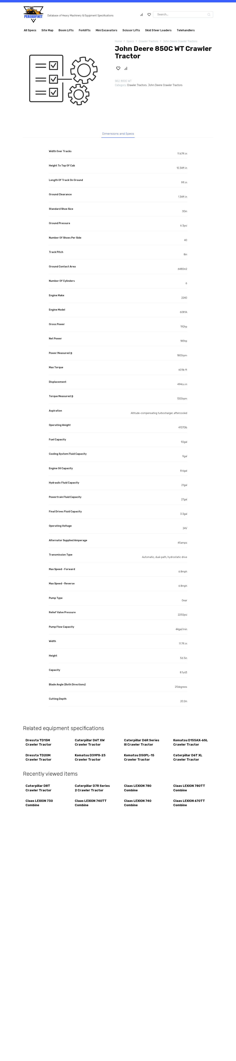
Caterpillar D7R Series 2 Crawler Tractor (92, 789)
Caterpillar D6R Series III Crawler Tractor (141, 744)
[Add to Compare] (125, 69)
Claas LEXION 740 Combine (137, 804)
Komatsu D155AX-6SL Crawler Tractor (190, 744)
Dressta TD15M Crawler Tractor (38, 744)
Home (118, 42)
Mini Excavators (106, 31)
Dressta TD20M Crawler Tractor (38, 759)
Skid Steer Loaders (158, 31)
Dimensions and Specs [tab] (118, 135)
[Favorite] (149, 16)
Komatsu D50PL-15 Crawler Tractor (139, 759)
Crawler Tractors (148, 42)
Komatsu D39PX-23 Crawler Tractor (90, 759)
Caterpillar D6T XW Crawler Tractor (90, 744)
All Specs (30, 31)
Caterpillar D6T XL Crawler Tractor (187, 759)
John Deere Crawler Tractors (180, 42)
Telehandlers (186, 31)
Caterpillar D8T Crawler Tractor (38, 789)
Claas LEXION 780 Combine (137, 789)
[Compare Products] (141, 16)
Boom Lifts (66, 31)
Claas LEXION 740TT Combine (91, 804)
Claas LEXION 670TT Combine (189, 804)
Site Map (47, 31)
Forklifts (85, 31)
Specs (130, 42)
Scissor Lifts (131, 31)
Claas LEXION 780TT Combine (189, 789)
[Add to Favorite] (118, 69)
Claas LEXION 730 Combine (39, 804)
